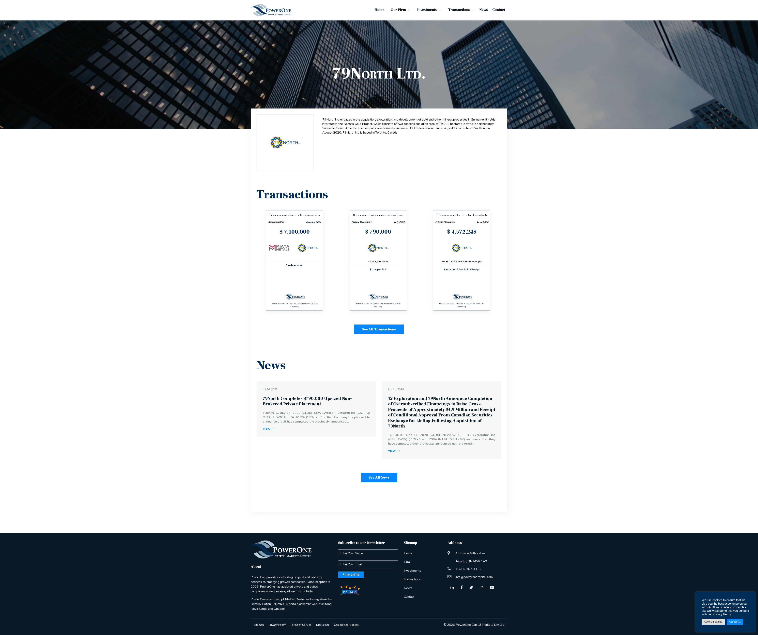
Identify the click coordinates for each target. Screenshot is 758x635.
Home (408, 553)
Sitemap (259, 625)
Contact (409, 597)
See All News (379, 477)
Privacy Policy (277, 625)
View (266, 429)
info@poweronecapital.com (474, 577)
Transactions (412, 579)
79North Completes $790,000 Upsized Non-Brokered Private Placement (307, 401)
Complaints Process (346, 625)
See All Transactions (379, 329)
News (408, 588)
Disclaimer (322, 625)
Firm (407, 562)
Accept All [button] (735, 621)
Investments (412, 571)
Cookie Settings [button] (713, 621)
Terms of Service (300, 625)
